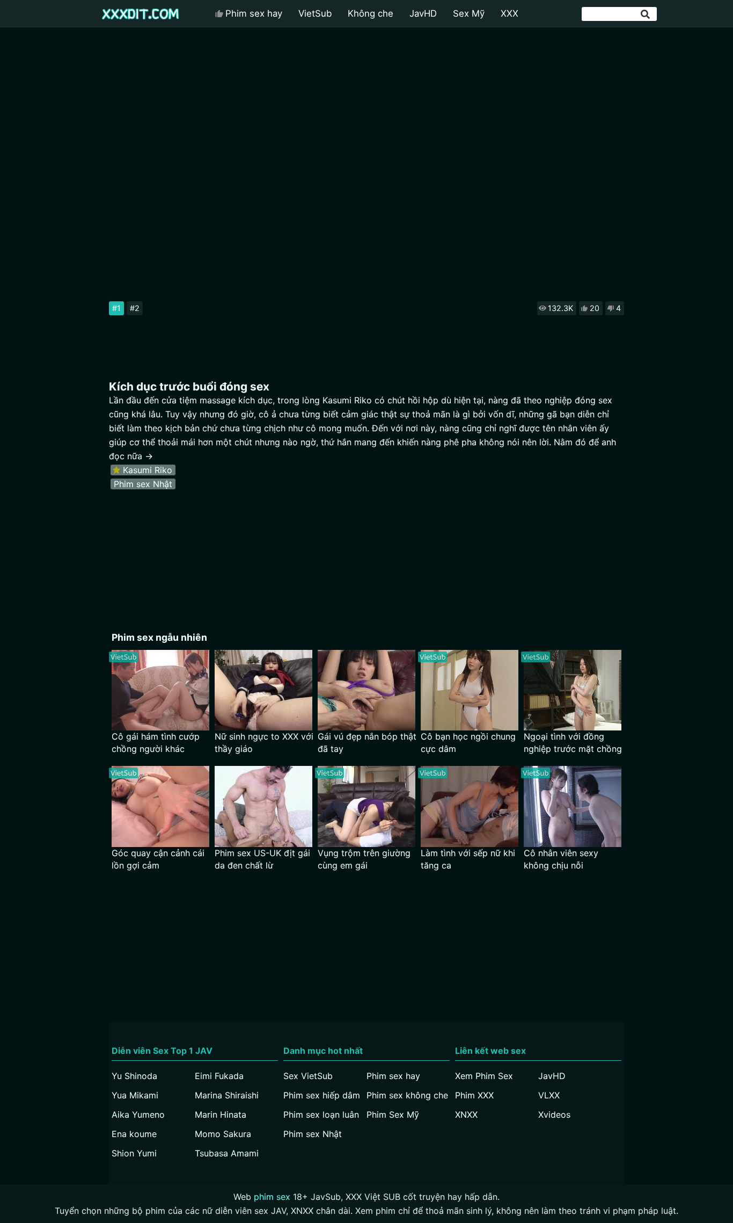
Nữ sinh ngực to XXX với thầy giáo (264, 742)
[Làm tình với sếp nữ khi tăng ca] (469, 806)
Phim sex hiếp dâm (321, 1095)
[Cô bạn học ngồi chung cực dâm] (469, 690)
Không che (370, 13)
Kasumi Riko (147, 470)
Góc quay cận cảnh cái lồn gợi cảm (158, 859)
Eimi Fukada (219, 1075)
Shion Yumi (134, 1153)
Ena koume (134, 1133)
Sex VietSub (308, 1075)
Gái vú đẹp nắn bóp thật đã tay (367, 742)
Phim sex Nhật (143, 484)
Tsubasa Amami (227, 1153)
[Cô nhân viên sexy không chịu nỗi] (572, 806)
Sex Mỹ (469, 13)
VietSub (315, 13)
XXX (509, 13)
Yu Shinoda (134, 1075)
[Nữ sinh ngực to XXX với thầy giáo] (263, 690)
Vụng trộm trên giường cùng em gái (364, 859)
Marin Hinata (220, 1114)
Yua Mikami (135, 1095)
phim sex (272, 1196)
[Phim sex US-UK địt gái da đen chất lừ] (263, 806)
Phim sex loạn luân (321, 1114)
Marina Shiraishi (227, 1095)
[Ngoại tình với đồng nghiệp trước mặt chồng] (572, 690)
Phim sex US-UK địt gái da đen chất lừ (262, 859)
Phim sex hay (253, 13)
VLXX (549, 1095)
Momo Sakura (223, 1133)
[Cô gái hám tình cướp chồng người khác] (160, 690)
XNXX (466, 1114)
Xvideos (554, 1114)
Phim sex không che (407, 1095)
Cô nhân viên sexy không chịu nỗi (561, 859)
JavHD (423, 13)
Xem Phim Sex (484, 1075)
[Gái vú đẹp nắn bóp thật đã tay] (366, 690)
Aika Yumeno (138, 1114)
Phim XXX (474, 1095)
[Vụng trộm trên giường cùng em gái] (366, 806)
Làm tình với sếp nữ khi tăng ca (468, 859)
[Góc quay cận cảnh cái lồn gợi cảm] (160, 806)
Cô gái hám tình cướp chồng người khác (156, 742)
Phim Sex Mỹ (392, 1114)
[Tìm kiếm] (646, 14)
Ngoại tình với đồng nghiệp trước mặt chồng (573, 742)
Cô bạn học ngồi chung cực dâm (468, 742)
